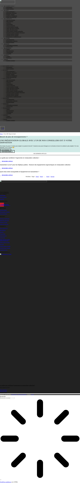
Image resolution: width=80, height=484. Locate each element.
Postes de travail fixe (11, 17)
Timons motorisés (10, 25)
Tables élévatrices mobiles (12, 28)
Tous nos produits (10, 20)
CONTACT (6, 55)
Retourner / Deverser (11, 13)
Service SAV (9, 46)
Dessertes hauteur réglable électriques (15, 32)
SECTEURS (7, 38)
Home (1, 134)
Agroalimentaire (10, 39)
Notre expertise (10, 9)
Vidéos (8, 49)
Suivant (52, 176)
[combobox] (7, 398)
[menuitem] (6, 59)
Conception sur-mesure (12, 45)
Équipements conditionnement (13, 37)
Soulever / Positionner (11, 16)
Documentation (10, 51)
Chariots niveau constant (12, 35)
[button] (36, 63)
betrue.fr (32, 394)
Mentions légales (14, 394)
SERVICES (6, 44)
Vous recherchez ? (10, 11)
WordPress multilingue (5, 482)
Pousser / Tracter (10, 14)
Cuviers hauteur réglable (12, 27)
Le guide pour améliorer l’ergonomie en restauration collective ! (17, 385)
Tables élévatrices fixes (12, 30)
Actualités (8, 53)
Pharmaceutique (10, 42)
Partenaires (9, 58)
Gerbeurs (8, 23)
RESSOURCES (7, 48)
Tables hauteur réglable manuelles (14, 31)
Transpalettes (9, 24)
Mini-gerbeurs (9, 21)
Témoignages (9, 52)
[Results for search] (40, 439)
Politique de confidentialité (22, 394)
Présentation (9, 7)
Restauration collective (11, 41)
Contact (8, 56)
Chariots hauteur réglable (12, 34)
